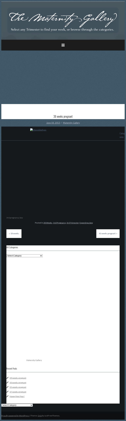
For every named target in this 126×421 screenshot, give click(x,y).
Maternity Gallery (71, 122)
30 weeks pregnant (18, 382)
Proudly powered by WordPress (15, 415)
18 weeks (14, 233)
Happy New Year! (17, 396)
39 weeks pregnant (18, 378)
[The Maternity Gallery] (63, 32)
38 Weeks (47, 223)
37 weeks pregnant (18, 392)
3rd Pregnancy (59, 223)
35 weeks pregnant (18, 387)
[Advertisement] (63, 76)
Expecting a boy (86, 223)
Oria (40, 415)
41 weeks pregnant (107, 233)
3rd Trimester (73, 223)
